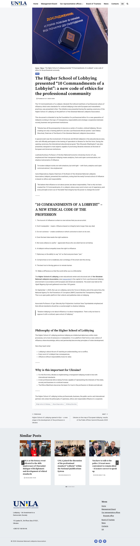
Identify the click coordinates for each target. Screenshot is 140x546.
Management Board (49, 4)
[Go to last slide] (22, 462)
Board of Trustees (93, 4)
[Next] (117, 462)
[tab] (66, 486)
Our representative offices (111, 512)
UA (122, 4)
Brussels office (108, 516)
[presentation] (35, 448)
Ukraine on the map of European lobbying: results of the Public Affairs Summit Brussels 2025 (90, 417)
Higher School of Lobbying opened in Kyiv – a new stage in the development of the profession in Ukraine (50, 418)
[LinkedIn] (104, 541)
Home (35, 4)
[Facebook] (96, 541)
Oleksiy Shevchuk (71, 404)
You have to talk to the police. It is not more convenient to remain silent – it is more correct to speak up (104, 466)
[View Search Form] (127, 4)
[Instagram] (100, 541)
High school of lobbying (43, 404)
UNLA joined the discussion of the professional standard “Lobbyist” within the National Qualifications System (70, 466)
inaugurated (66, 279)
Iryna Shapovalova (58, 404)
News (106, 4)
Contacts (115, 4)
